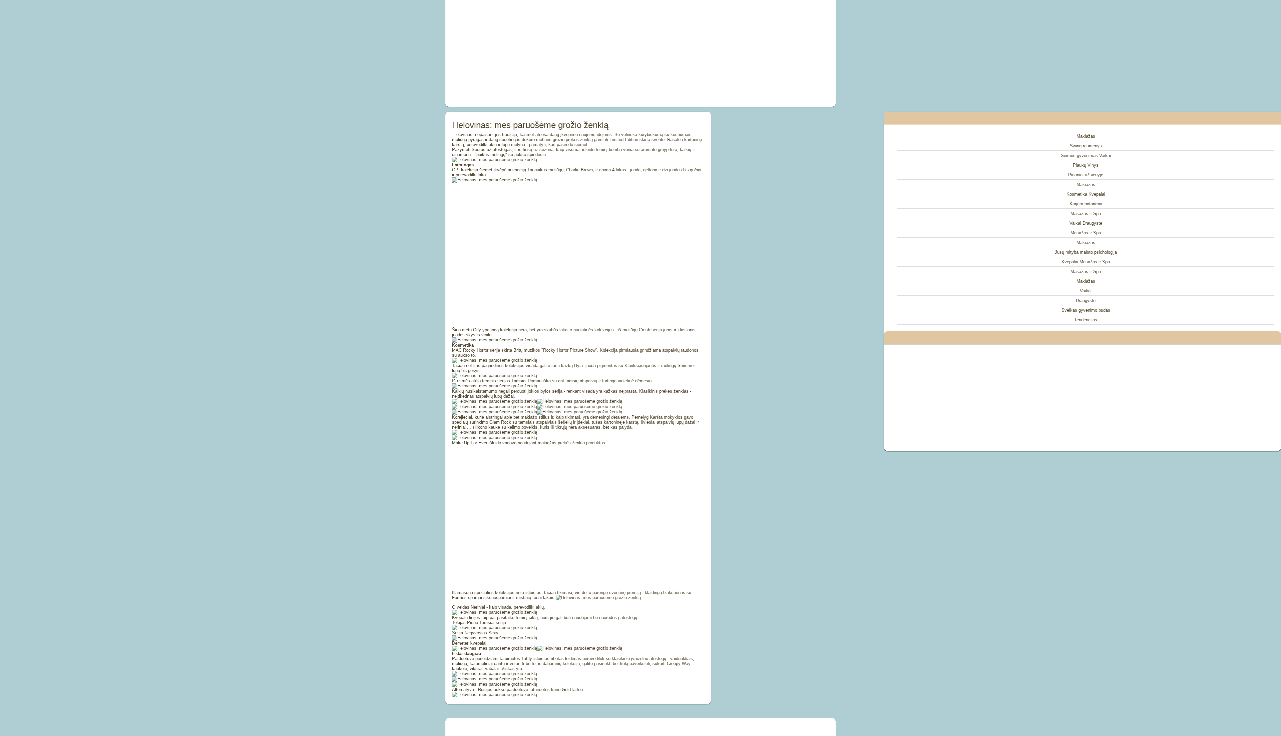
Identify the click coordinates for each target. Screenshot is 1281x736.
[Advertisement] (565, 53)
